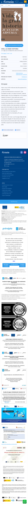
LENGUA (3, 79)
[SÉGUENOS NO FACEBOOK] (21, 152)
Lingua (3, 63)
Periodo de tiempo (6, 76)
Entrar (17, 1)
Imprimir (18, 129)
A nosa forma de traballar (8, 175)
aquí (14, 261)
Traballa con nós (5, 178)
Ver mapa (7, 166)
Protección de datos (7, 188)
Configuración (14, 264)
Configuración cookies (7, 192)
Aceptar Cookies (22, 265)
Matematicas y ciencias (21, 74)
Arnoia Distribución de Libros (8, 171)
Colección (4, 66)
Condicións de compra (7, 185)
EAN (2, 61)
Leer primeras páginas (15, 45)
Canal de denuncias (6, 193)
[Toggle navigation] (2, 2)
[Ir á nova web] (25, 2)
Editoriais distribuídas (7, 173)
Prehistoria (24, 76)
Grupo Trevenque (6, 195)
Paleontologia (19, 73)
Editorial (4, 56)
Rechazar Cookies (6, 265)
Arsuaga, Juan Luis (6, 53)
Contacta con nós (6, 176)
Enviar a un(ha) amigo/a (8, 129)
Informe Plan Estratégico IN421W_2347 (9, 444)
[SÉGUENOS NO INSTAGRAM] (25, 152)
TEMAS (3, 73)
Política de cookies (6, 190)
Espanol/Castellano (22, 79)
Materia (3, 70)
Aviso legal (4, 186)
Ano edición (4, 59)
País (2, 68)
